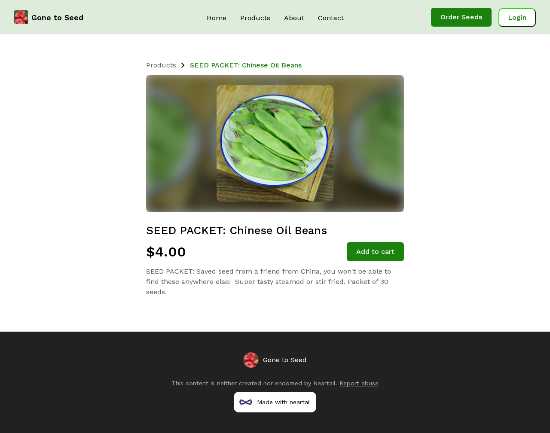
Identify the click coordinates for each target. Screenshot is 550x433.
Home (216, 18)
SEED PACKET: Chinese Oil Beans (246, 65)
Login (517, 17)
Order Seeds (461, 17)
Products (255, 18)
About (294, 18)
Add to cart (375, 251)
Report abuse (359, 383)
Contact (331, 18)
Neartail (324, 383)
